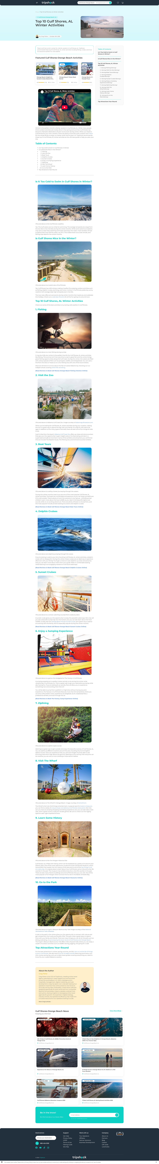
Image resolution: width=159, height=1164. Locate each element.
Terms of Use (67, 1142)
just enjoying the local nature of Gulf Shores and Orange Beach (70, 940)
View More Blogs (115, 1011)
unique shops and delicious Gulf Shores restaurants (68, 808)
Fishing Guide (67, 1144)
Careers (104, 1142)
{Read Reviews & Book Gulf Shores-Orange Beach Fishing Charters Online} (61, 371)
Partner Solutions (85, 1140)
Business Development (87, 1142)
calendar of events (58, 297)
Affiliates (82, 1138)
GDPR (65, 1140)
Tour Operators (84, 1136)
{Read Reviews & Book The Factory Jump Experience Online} (56, 698)
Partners (104, 1138)
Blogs (37, 12)
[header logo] (46, 2)
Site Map (66, 1147)
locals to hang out (86, 806)
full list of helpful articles (67, 953)
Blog (103, 1140)
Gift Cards (105, 1144)
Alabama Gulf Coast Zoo (62, 434)
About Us (105, 1136)
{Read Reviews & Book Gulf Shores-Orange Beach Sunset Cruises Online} (60, 626)
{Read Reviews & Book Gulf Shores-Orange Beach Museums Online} (59, 878)
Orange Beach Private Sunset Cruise (63, 621)
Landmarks (105, 1147)
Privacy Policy (67, 1138)
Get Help (66, 1136)
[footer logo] (79, 1157)
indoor (91, 133)
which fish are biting (58, 367)
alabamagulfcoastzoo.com (84, 422)
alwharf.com (82, 803)
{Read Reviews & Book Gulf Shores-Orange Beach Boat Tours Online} (59, 507)
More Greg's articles (45, 1001)
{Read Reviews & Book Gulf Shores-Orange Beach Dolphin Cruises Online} (61, 567)
